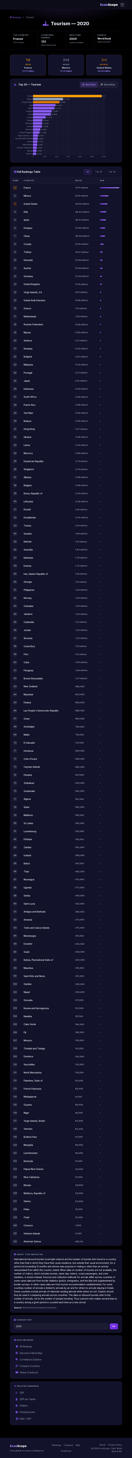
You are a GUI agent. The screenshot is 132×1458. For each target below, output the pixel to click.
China (27, 236)
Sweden (28, 533)
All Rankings (26, 1346)
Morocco (28, 453)
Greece (27, 308)
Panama (28, 775)
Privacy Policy (115, 1444)
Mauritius (28, 968)
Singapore (29, 469)
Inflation (24, 1405)
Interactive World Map (31, 1353)
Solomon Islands (32, 1233)
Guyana (28, 1104)
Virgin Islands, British (34, 1121)
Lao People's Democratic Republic (41, 710)
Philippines (29, 590)
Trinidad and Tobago (34, 1048)
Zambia (27, 847)
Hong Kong (29, 429)
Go (113, 1326)
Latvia (27, 445)
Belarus (27, 421)
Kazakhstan (30, 517)
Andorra (28, 340)
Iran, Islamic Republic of (36, 574)
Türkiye (27, 252)
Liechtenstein (31, 1153)
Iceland (27, 855)
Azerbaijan (29, 726)
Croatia (27, 244)
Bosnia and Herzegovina (36, 1008)
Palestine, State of (33, 1080)
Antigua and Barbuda (34, 911)
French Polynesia (32, 1088)
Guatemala (29, 791)
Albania (27, 477)
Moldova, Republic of (34, 1193)
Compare (68, 1445)
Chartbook (66, 1451)
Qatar (26, 807)
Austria (27, 268)
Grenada (28, 1000)
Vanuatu (28, 1129)
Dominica (28, 1056)
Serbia (27, 895)
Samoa (27, 1201)
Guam (27, 952)
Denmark (28, 260)
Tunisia (27, 525)
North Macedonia (33, 1072)
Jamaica (28, 614)
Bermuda (28, 1161)
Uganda (28, 887)
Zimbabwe (29, 783)
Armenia (28, 919)
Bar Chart (90, 84)
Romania (28, 348)
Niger (26, 1113)
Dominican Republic (34, 461)
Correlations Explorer (31, 1359)
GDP (22, 1392)
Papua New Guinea (33, 1169)
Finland (27, 702)
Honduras (28, 751)
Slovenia (28, 638)
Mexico (27, 196)
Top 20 (112, 171)
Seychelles (29, 1064)
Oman (27, 718)
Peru (26, 654)
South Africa (30, 397)
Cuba (26, 662)
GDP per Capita (27, 1399)
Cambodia (29, 622)
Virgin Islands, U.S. (33, 292)
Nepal (27, 992)
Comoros (28, 1225)
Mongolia (28, 1145)
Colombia (28, 606)
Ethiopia (28, 839)
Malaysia (28, 364)
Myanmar (28, 694)
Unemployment (27, 1412)
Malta (26, 734)
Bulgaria (28, 356)
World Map (109, 84)
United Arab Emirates (34, 300)
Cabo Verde (30, 1024)
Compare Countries (30, 1366)
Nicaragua (29, 879)
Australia (28, 549)
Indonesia (28, 389)
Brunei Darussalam (33, 678)
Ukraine (27, 437)
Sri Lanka (28, 823)
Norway (28, 598)
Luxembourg (30, 831)
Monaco (28, 1040)
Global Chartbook (29, 1372)
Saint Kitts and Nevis (34, 976)
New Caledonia (31, 1177)
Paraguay (28, 670)
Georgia (28, 582)
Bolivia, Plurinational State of (38, 960)
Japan (27, 381)
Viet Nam (28, 413)
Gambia (27, 984)
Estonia (27, 566)
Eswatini (28, 944)
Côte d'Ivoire (30, 759)
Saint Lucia (29, 903)
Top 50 (98, 171)
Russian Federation (33, 324)
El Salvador (29, 743)
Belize (27, 863)
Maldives (28, 815)
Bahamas (28, 558)
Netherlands (30, 316)
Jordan (27, 630)
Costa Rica (29, 646)
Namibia (28, 1016)
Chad (26, 1217)
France (27, 187)
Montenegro (30, 936)
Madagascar (30, 1096)
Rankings (17, 17)
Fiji (25, 1032)
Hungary (28, 228)
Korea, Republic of (33, 493)
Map (78, 1445)
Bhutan (27, 1185)
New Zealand (30, 686)
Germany (28, 276)
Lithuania (28, 501)
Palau (26, 1209)
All (87, 171)
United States (31, 204)
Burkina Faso (30, 1137)
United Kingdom (32, 284)
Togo (26, 871)
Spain (26, 220)
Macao (27, 332)
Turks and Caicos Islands (36, 928)
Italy (26, 212)
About (102, 1444)
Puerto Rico (29, 405)
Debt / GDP (25, 1418)
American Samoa (32, 1241)
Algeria (27, 799)
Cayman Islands (32, 767)
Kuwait (27, 509)
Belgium (28, 485)
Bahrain (28, 541)
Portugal (28, 372)
